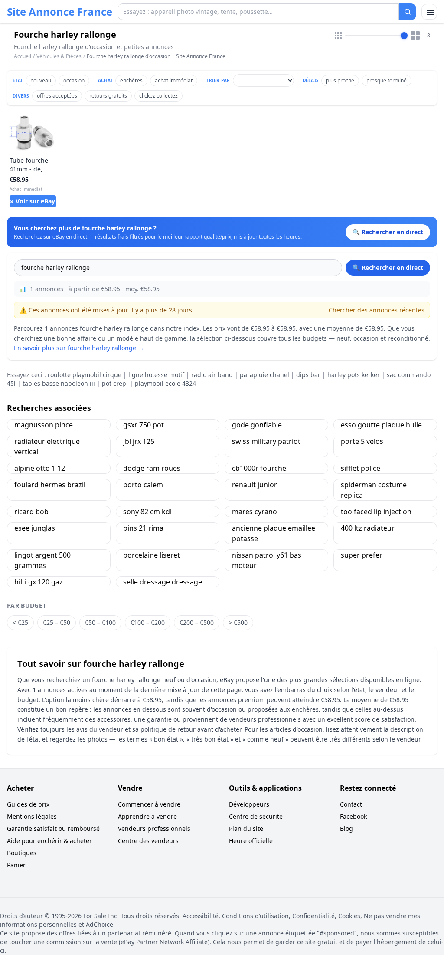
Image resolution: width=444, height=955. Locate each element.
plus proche (340, 80)
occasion (74, 80)
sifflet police (360, 468)
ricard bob (31, 511)
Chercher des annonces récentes (376, 310)
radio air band (212, 375)
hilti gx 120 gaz (38, 582)
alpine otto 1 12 (39, 468)
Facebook (353, 816)
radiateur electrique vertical (47, 446)
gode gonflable (257, 425)
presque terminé (386, 80)
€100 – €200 (148, 622)
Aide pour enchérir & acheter (49, 841)
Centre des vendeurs (148, 841)
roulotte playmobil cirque (84, 375)
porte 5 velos (362, 441)
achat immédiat (174, 80)
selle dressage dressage (162, 582)
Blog (346, 828)
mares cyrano (254, 511)
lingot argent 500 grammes (42, 560)
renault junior (254, 484)
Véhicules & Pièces (59, 56)
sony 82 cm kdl (147, 511)
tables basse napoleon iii (59, 383)
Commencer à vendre (149, 804)
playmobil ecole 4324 (165, 383)
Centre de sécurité (256, 816)
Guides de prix (28, 804)
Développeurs (249, 804)
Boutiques (21, 853)
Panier (16, 865)
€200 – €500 (197, 622)
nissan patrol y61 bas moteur (266, 560)
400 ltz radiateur (368, 528)
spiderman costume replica (374, 490)
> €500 (238, 622)
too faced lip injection (376, 511)
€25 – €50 (56, 622)
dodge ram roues (151, 468)
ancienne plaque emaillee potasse (273, 533)
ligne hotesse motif (156, 375)
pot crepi (115, 383)
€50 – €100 (100, 622)
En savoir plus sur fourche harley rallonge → (79, 348)
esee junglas (34, 528)
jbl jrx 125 (138, 441)
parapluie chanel (264, 375)
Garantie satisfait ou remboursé (53, 828)
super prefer (361, 555)
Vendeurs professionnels (154, 828)
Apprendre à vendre (147, 816)
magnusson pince (43, 425)
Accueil (22, 56)
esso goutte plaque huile (381, 425)
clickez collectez (158, 95)
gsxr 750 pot (143, 425)
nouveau (40, 80)
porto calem (143, 484)
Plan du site (246, 828)
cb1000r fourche (259, 468)
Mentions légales (32, 816)
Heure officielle (251, 841)
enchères (131, 80)
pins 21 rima (143, 528)
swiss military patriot (266, 441)
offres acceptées (57, 95)
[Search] (407, 11)
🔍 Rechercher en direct (388, 267)
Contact (351, 804)
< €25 (20, 622)
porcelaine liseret (151, 555)
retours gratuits (108, 95)
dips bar (308, 375)
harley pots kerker (353, 375)
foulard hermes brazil (49, 484)
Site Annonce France (59, 12)
